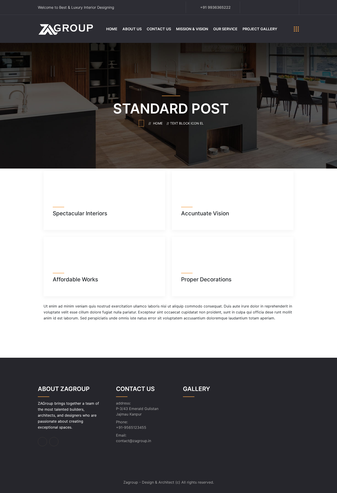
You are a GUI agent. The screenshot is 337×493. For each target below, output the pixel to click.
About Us (132, 29)
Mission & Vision (192, 29)
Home (111, 29)
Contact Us (159, 29)
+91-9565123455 (131, 427)
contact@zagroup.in (133, 440)
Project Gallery (260, 29)
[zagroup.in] (66, 28)
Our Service (225, 29)
